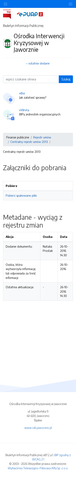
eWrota (24, 110)
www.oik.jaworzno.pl (38, 427)
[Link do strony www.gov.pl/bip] (9, 14)
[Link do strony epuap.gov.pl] (30, 14)
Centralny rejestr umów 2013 (29, 141)
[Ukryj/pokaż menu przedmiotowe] (5, 4)
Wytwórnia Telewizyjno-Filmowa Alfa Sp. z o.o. (38, 468)
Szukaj (65, 79)
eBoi (22, 93)
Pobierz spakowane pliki (21, 195)
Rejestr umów (42, 137)
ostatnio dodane (39, 63)
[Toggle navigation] (70, 4)
